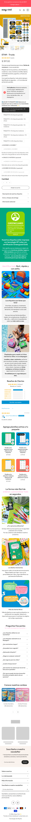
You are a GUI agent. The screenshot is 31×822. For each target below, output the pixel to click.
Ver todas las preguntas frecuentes (15, 628)
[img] (6, 413)
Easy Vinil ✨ (17, 814)
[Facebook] (13, 803)
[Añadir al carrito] (12, 443)
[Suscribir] (27, 789)
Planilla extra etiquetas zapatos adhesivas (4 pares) (23, 476)
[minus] (3, 182)
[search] (20, 10)
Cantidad (5, 179)
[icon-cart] (24, 10)
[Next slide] (18, 712)
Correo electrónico (9, 762)
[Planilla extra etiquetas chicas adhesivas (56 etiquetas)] (8, 438)
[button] (6, 58)
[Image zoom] (15, 29)
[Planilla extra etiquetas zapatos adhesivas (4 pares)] (22, 465)
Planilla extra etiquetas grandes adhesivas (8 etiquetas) (23, 450)
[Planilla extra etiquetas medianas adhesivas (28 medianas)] (8, 465)
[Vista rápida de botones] (12, 440)
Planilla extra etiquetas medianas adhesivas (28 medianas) (8, 477)
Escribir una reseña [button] (15, 402)
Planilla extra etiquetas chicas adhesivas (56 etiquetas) (8, 450)
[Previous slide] (13, 712)
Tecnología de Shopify (15, 818)
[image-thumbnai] (2, 48)
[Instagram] (18, 803)
